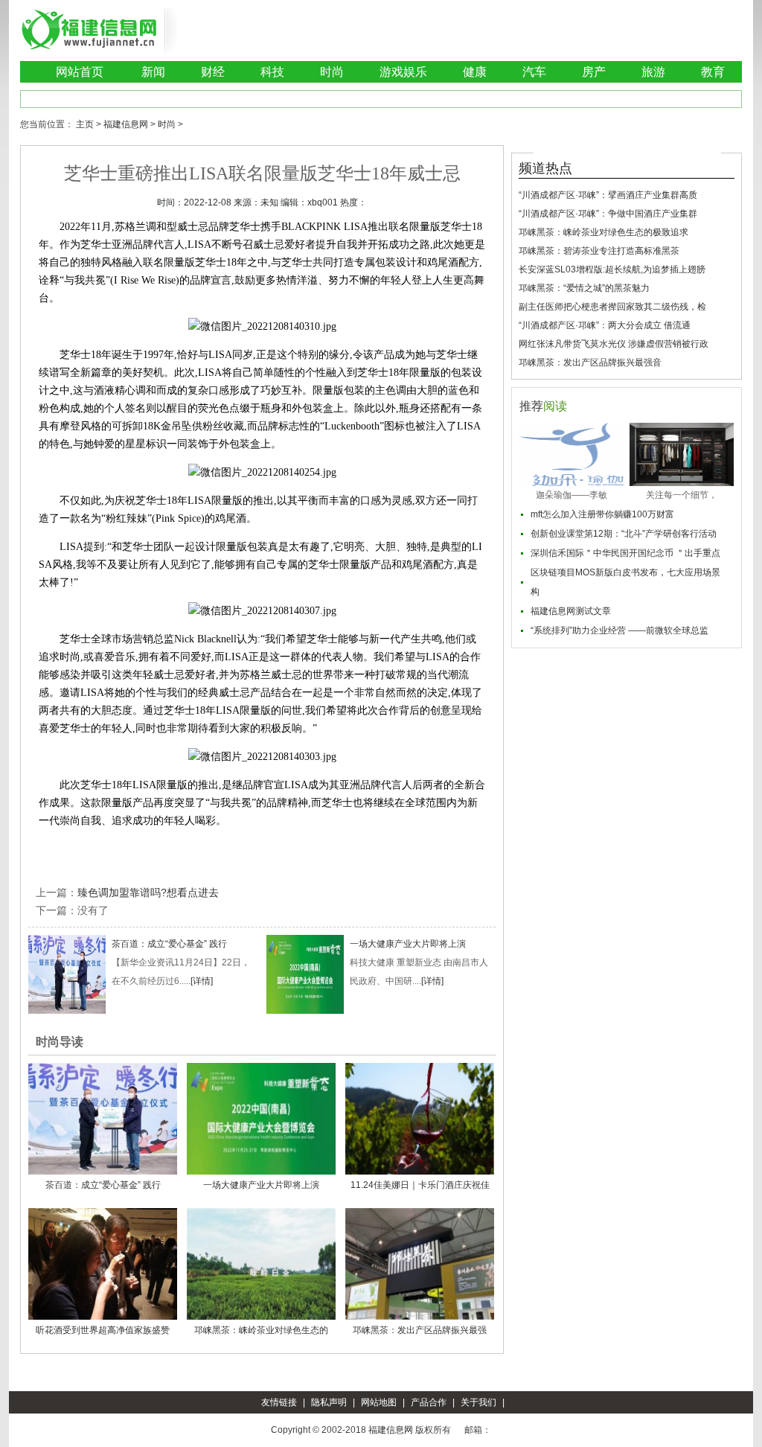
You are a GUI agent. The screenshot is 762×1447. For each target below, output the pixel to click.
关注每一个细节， (681, 495)
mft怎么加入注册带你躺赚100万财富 (602, 514)
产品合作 (428, 1402)
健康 (475, 72)
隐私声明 (329, 1402)
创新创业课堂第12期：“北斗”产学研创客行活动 (624, 533)
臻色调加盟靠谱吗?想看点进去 (148, 892)
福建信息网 (125, 124)
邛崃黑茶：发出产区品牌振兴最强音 (590, 362)
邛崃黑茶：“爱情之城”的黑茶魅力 (584, 288)
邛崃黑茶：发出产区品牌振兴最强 (420, 1330)
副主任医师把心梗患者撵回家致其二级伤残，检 (612, 306)
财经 (213, 72)
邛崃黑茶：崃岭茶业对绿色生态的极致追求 (603, 232)
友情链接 (279, 1402)
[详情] (201, 981)
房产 (594, 72)
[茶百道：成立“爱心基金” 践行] (67, 973)
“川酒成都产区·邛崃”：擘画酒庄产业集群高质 (608, 195)
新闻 (153, 72)
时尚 (332, 72)
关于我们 (478, 1402)
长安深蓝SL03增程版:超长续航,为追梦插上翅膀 (612, 269)
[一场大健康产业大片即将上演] (305, 973)
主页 (85, 124)
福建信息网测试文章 (571, 611)
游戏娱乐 (403, 72)
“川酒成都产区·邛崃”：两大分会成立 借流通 (605, 325)
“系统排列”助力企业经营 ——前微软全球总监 (619, 630)
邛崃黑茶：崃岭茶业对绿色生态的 (261, 1330)
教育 (713, 72)
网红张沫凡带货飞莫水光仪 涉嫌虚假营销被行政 (613, 344)
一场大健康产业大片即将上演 (408, 944)
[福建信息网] (89, 30)
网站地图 (379, 1402)
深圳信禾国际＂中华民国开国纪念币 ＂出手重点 (625, 553)
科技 (272, 72)
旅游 (653, 72)
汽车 (534, 72)
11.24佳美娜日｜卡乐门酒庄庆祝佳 (420, 1185)
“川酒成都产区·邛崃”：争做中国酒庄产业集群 (608, 213)
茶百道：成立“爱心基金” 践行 (169, 944)
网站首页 (79, 72)
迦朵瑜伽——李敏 (571, 495)
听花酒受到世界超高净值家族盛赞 (103, 1330)
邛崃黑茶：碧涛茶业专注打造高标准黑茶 (599, 251)
